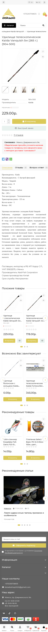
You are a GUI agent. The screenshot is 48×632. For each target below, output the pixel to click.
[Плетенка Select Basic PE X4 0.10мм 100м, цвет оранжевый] (35, 426)
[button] (21, 346)
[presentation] (3, 318)
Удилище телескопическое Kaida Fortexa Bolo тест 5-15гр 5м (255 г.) (35, 383)
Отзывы (20, 167)
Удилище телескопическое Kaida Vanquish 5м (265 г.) (11, 318)
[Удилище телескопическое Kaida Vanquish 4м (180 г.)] (35, 302)
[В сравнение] (43, 56)
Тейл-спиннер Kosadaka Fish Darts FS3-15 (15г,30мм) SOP (10, 442)
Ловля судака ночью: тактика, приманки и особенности (24, 514)
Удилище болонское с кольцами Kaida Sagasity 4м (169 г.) (11, 383)
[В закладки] (43, 51)
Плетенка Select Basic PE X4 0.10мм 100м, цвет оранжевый (34, 442)
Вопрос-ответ (38, 167)
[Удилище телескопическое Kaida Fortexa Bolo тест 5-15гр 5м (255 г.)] (35, 367)
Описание (7, 167)
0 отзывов (18, 135)
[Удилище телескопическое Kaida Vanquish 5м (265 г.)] (12, 302)
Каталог (6, 567)
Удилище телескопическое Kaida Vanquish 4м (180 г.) (34, 318)
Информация (9, 560)
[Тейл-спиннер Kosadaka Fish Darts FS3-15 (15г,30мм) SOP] (12, 426)
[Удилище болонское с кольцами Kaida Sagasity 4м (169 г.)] (12, 367)
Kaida (30, 102)
